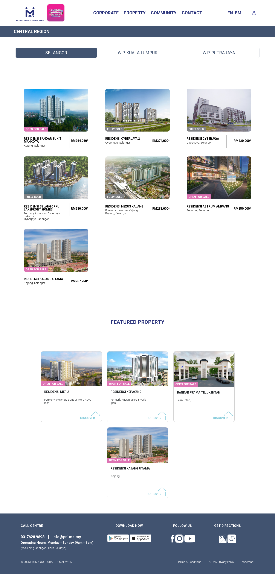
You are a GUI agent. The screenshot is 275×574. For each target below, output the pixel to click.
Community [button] (164, 12)
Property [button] (135, 12)
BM (238, 12)
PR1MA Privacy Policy (221, 561)
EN (230, 12)
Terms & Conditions (191, 561)
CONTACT (192, 12)
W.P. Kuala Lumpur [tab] (137, 52)
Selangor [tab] (56, 52)
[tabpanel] (137, 194)
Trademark (246, 561)
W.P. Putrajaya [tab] (219, 52)
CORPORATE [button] (106, 12)
